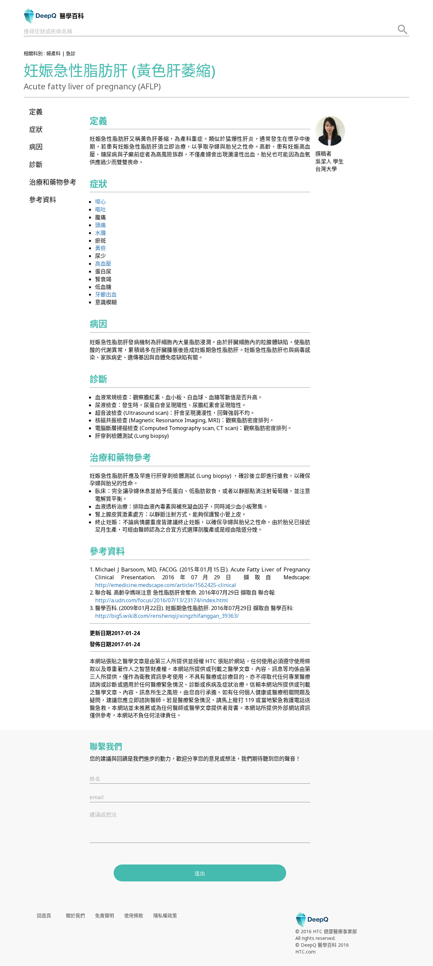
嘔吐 (100, 209)
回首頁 (44, 915)
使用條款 (133, 915)
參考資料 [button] (42, 199)
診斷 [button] (36, 164)
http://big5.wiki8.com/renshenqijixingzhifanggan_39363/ (167, 616)
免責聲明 (104, 915)
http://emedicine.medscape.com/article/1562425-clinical (165, 585)
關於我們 (75, 915)
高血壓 (103, 263)
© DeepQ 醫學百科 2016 (322, 945)
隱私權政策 (165, 915)
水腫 (100, 233)
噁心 (100, 201)
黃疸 (100, 248)
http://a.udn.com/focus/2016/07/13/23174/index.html (161, 600)
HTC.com (305, 951)
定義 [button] (36, 111)
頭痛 (100, 225)
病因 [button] (36, 147)
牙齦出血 (106, 294)
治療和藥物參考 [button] (52, 182)
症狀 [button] (36, 129)
